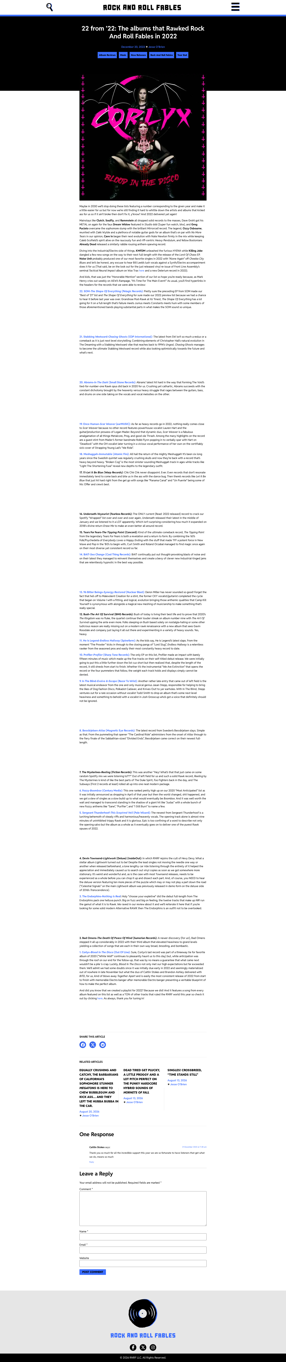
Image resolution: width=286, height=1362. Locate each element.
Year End (182, 55)
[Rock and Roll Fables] (142, 7)
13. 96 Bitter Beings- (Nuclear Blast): (112, 592)
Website (84, 1258)
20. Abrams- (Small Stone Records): (107, 382)
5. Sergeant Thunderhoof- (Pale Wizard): (115, 812)
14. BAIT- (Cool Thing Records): (105, 554)
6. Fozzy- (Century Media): (101, 790)
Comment (86, 1189)
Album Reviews (107, 55)
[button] (49, 7)
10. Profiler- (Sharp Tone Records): (104, 655)
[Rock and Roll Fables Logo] (143, 1319)
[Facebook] (133, 1347)
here (141, 270)
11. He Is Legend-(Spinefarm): (107, 640)
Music (123, 55)
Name (83, 1231)
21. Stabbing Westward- (116, 336)
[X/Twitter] (143, 1347)
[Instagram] (153, 1347)
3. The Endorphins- (100, 896)
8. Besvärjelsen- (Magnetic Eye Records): (107, 730)
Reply (91, 1162)
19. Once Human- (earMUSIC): (105, 424)
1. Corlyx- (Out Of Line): (104, 952)
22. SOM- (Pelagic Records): (111, 291)
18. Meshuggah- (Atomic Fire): (104, 454)
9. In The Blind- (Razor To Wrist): (108, 681)
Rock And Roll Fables (161, 55)
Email (83, 1244)
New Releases (138, 55)
